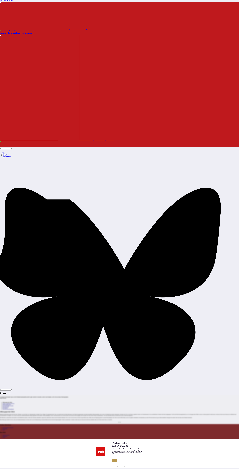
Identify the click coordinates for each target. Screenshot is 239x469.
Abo (3, 152)
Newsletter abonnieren (6, 156)
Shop (3, 153)
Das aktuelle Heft (5, 154)
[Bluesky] (119, 388)
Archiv (3, 157)
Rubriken (4, 155)
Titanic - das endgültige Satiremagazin (16, 33)
